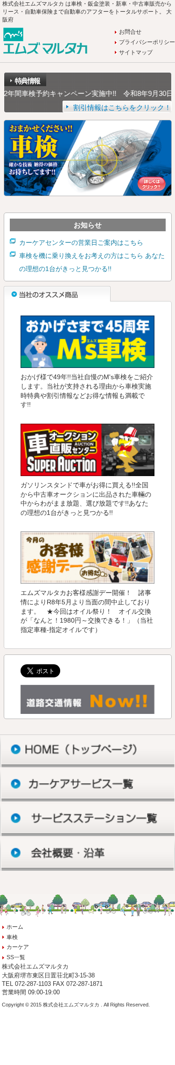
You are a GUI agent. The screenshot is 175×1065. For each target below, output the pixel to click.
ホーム (15, 927)
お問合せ (130, 32)
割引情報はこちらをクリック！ (122, 106)
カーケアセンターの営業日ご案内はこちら (81, 242)
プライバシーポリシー (147, 42)
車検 (12, 937)
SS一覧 (16, 957)
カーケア (18, 947)
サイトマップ (136, 52)
